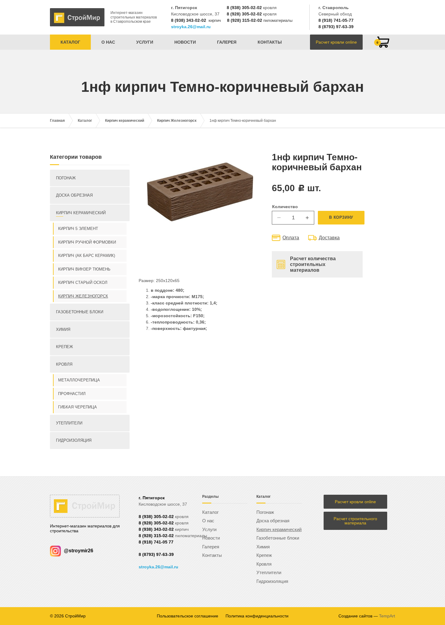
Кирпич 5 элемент (78, 228)
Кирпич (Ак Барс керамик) (86, 255)
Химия (63, 329)
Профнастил (72, 393)
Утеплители (69, 423)
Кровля (64, 364)
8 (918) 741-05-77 (336, 20)
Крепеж (64, 346)
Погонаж (66, 178)
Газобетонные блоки (79, 312)
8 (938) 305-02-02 (244, 7)
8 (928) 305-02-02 (244, 14)
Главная (57, 120)
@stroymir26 (78, 550)
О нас (108, 42)
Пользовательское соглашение (187, 615)
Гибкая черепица (77, 407)
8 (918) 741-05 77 (156, 542)
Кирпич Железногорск (176, 120)
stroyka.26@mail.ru (191, 26)
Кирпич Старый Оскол (82, 282)
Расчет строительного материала (355, 520)
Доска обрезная (74, 195)
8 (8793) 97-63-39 (336, 26)
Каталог (70, 42)
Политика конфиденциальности (257, 615)
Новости (185, 42)
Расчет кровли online (336, 42)
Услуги (144, 42)
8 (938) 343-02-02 (188, 20)
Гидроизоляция (73, 440)
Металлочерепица (79, 380)
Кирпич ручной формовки (87, 242)
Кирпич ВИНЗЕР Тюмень (84, 269)
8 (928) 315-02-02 (244, 20)
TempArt (387, 615)
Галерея (226, 42)
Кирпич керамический (124, 120)
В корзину (341, 217)
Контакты (270, 42)
